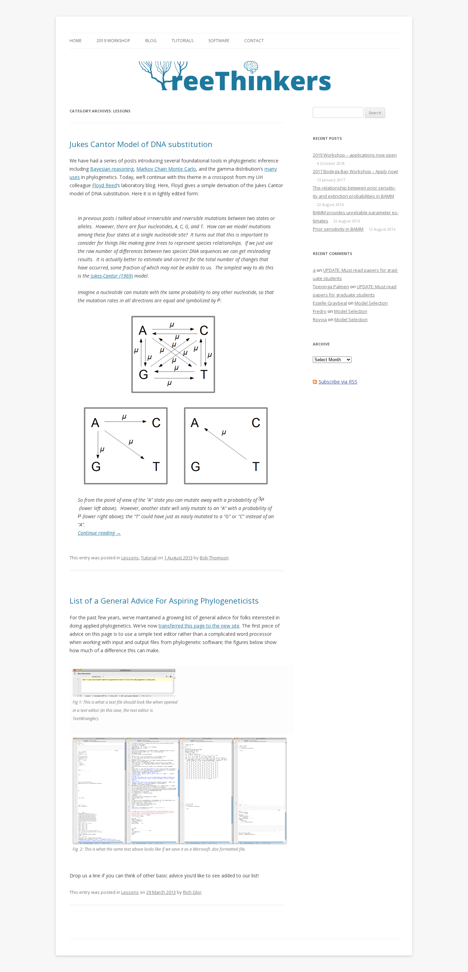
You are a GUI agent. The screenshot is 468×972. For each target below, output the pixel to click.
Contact (254, 41)
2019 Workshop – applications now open (355, 155)
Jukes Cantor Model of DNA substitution (141, 144)
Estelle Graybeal (330, 303)
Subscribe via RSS (338, 381)
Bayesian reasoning (112, 169)
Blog (151, 41)
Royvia (320, 319)
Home (76, 41)
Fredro (320, 311)
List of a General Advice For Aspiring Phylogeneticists (164, 600)
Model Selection (371, 303)
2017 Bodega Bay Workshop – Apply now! (355, 171)
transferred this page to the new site (199, 625)
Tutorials (182, 41)
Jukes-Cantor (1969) (112, 275)
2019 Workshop (113, 41)
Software (218, 41)
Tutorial (149, 558)
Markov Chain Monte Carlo (166, 169)
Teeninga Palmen (331, 286)
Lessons (130, 558)
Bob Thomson (214, 558)
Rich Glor (192, 892)
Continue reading (99, 533)
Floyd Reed (104, 185)
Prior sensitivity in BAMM (338, 229)
